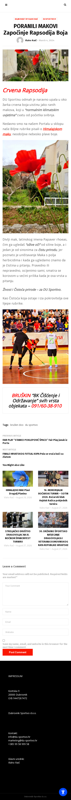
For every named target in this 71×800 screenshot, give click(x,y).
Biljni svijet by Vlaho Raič (26, 19)
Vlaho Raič (31, 40)
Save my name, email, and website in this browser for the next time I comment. (35, 646)
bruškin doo (16, 424)
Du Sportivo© (49, 19)
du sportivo (31, 424)
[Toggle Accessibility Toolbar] (63, 792)
